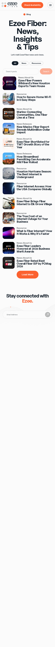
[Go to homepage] (9, 6)
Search (46, 71)
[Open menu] (50, 5)
